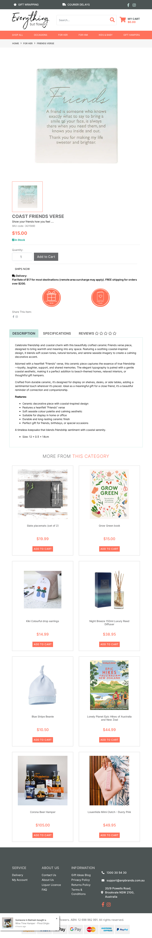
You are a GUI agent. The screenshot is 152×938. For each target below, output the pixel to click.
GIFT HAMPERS (131, 34)
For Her (63, 34)
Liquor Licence (51, 885)
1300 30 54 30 (117, 872)
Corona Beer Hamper (42, 812)
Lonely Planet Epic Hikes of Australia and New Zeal (109, 718)
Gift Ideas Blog (81, 875)
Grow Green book (109, 525)
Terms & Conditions (78, 892)
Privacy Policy (80, 880)
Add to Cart (46, 257)
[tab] (23, 333)
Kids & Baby (106, 34)
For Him (83, 34)
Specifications (57, 333)
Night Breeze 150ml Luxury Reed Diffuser (109, 622)
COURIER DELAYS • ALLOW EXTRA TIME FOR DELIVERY (76, 12)
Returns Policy (80, 885)
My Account (19, 880)
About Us (48, 880)
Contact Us (49, 875)
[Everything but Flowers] (30, 19)
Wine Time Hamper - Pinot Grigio (32, 923)
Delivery (17, 875)
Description (23, 333)
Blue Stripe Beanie (43, 716)
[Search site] (112, 20)
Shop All (17, 34)
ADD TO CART (43, 548)
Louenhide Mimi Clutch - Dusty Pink (109, 812)
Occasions (40, 34)
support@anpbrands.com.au (126, 880)
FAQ (44, 889)
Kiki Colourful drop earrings (42, 621)
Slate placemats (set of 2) (43, 525)
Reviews (87, 333)
